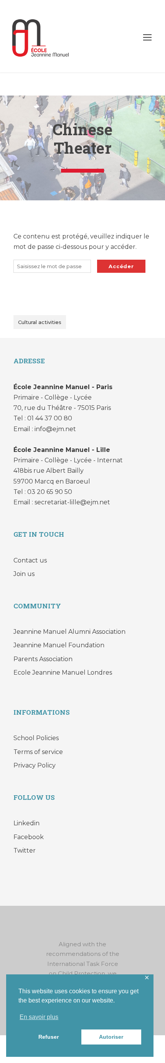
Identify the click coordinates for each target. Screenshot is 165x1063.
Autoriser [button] (111, 1037)
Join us (24, 574)
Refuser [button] (48, 1037)
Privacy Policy (34, 765)
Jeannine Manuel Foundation (58, 645)
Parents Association (43, 659)
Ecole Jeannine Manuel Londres (62, 672)
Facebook (28, 837)
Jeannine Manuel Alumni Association (69, 631)
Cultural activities (39, 322)
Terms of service (38, 752)
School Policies (36, 738)
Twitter (24, 850)
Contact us (30, 560)
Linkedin (26, 823)
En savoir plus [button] (39, 1017)
